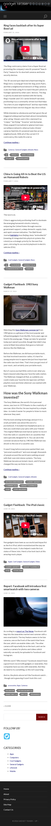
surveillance (22, 158)
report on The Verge (25, 631)
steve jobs (18, 571)
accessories (12, 685)
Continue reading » (11, 142)
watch (24, 694)
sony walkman (20, 489)
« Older (7, 706)
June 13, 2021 (9, 593)
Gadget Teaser (25, 821)
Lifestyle (31, 150)
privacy (14, 155)
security (9, 158)
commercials (11, 486)
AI (6, 155)
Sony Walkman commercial (27, 330)
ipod (8, 571)
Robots (29, 269)
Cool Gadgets (13, 260)
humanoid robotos (14, 269)
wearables (35, 694)
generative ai (29, 265)
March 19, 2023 (10, 291)
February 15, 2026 (11, 32)
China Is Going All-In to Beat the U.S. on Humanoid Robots (25, 175)
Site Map (7, 804)
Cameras (11, 150)
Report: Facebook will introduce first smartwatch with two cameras (25, 587)
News (36, 150)
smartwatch (11, 694)
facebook (10, 690)
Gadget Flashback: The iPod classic (24, 504)
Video (38, 562)
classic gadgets (34, 482)
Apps (18, 685)
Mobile (13, 771)
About (6, 794)
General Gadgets (21, 150)
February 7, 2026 (11, 181)
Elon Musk (15, 265)
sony (8, 489)
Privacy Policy (10, 799)
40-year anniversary (14, 482)
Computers (14, 757)
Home (6, 789)
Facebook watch (25, 690)
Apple (10, 562)
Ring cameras (27, 155)
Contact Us (8, 809)
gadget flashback (29, 486)
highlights (14, 235)
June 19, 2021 (9, 509)
